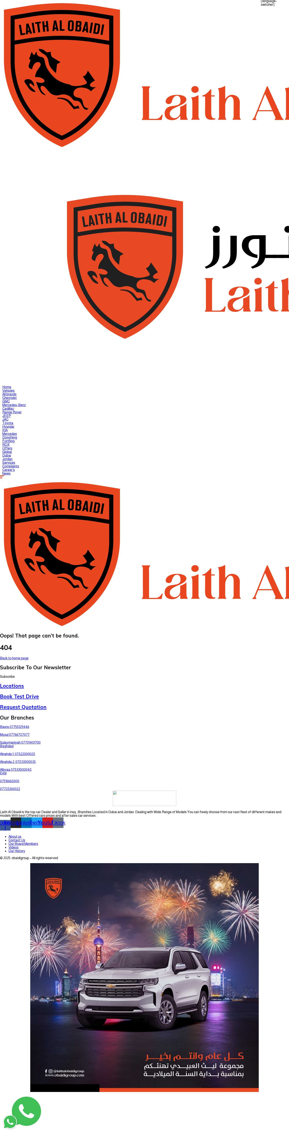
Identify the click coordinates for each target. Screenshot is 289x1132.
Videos (13, 847)
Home (6, 387)
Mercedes (9, 434)
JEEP (6, 416)
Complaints (10, 466)
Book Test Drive (19, 696)
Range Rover (12, 412)
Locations (12, 686)
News (6, 473)
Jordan (7, 459)
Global (7, 452)
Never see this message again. (51, 1126)
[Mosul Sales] (10, 1088)
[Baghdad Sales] (10, 1068)
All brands (9, 394)
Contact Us (16, 840)
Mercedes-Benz (14, 405)
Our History (16, 851)
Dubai (6, 455)
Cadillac (8, 408)
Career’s (8, 470)
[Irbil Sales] (10, 1078)
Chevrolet (9, 398)
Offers (7, 448)
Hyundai (8, 426)
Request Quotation (23, 707)
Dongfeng (9, 437)
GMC (6, 401)
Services (8, 462)
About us (14, 836)
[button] (7, 676)
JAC (5, 419)
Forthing (8, 441)
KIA (5, 430)
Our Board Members (23, 844)
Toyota (7, 423)
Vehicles (8, 390)
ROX (6, 444)
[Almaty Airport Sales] (10, 1108)
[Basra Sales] (10, 1098)
